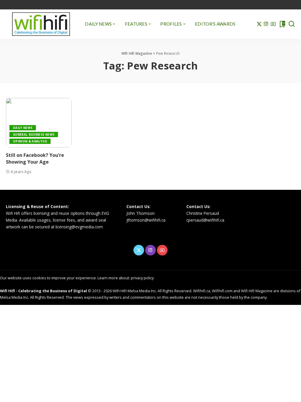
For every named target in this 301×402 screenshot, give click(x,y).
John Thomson (140, 213)
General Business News (33, 134)
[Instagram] (266, 24)
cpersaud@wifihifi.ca (205, 220)
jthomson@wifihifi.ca (145, 220)
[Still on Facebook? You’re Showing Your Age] (39, 122)
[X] (259, 24)
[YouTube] (273, 24)
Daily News (22, 128)
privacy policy (142, 277)
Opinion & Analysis (30, 141)
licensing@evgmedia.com (79, 227)
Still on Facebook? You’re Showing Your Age (35, 158)
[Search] (291, 24)
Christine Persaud (202, 213)
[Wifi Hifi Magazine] (41, 24)
